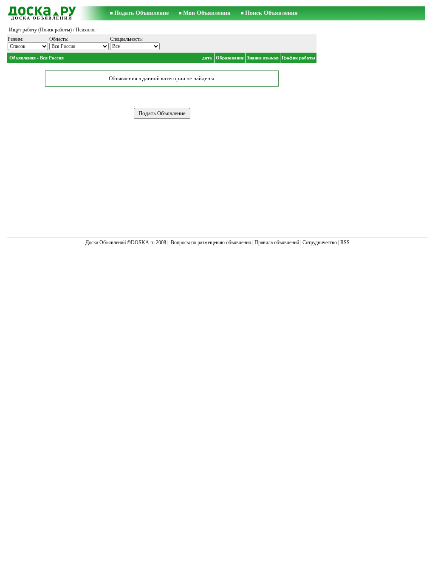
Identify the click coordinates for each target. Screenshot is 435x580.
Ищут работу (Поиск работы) (40, 30)
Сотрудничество (319, 242)
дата (207, 57)
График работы (298, 57)
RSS (345, 242)
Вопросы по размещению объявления (211, 242)
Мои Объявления (207, 13)
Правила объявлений (276, 242)
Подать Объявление (141, 13)
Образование (230, 57)
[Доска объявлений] (41, 10)
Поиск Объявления (271, 13)
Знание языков (263, 57)
